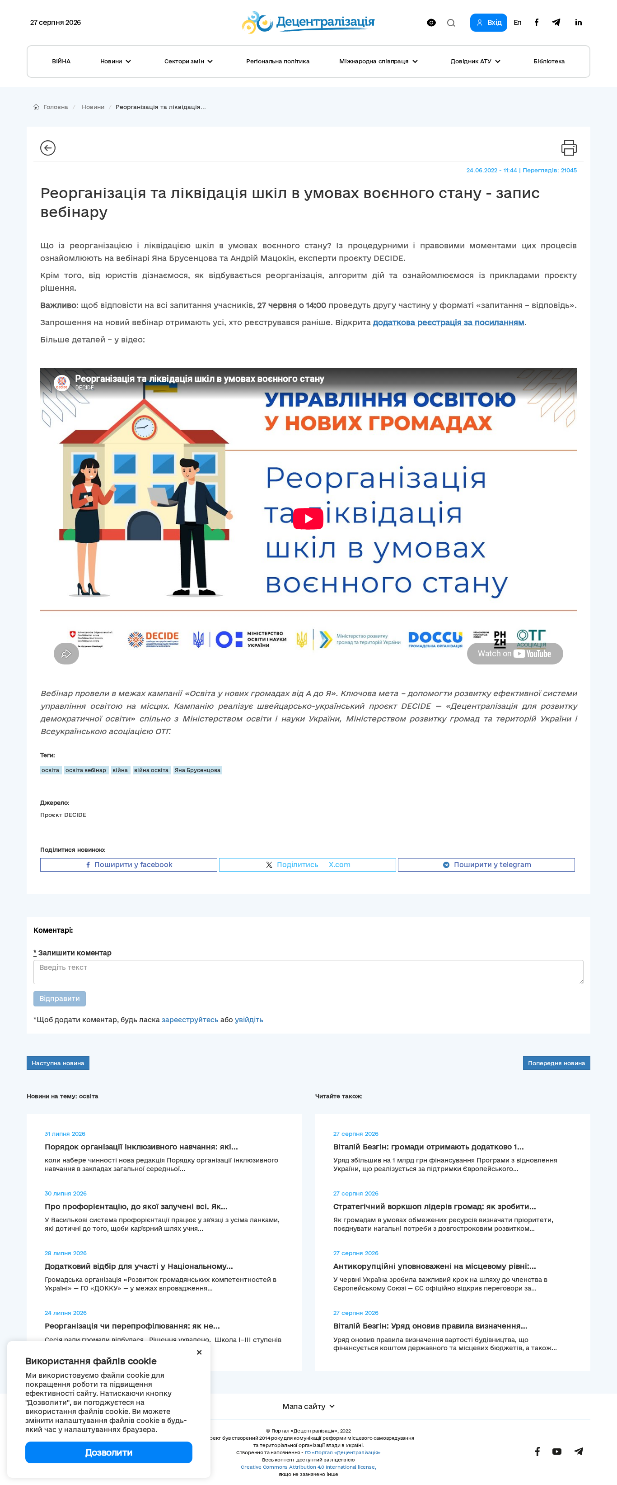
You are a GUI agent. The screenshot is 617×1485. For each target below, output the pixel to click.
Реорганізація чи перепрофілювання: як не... (132, 1326)
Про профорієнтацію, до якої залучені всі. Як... (136, 1206)
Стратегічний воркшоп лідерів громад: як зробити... (434, 1206)
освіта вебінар (86, 770)
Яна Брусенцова (197, 770)
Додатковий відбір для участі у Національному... (139, 1266)
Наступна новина (58, 1063)
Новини (93, 107)
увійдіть (249, 1020)
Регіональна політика (277, 61)
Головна (55, 107)
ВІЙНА (61, 61)
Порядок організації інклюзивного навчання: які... (141, 1147)
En (518, 22)
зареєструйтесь (190, 1020)
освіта (51, 770)
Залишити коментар (72, 953)
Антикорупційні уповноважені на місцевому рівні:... (434, 1266)
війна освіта (152, 770)
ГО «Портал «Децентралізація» (343, 1452)
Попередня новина (556, 1063)
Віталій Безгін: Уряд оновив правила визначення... (430, 1326)
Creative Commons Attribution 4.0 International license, (308, 1467)
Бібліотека (549, 61)
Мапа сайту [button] (304, 1406)
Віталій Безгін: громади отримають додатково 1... (428, 1147)
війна (120, 770)
